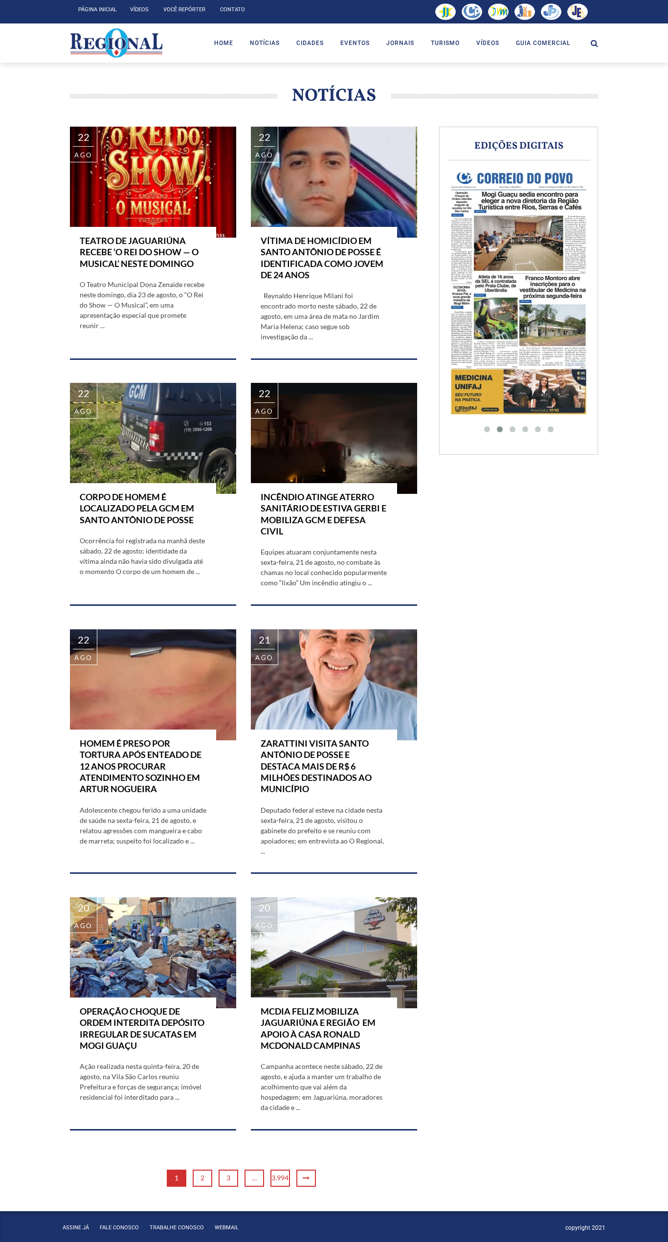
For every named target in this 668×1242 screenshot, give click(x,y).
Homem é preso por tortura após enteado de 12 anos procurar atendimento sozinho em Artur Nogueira (140, 766)
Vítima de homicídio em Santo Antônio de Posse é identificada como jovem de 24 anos (322, 257)
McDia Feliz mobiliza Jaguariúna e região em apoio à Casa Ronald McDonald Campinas (318, 1028)
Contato (232, 9)
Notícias (265, 43)
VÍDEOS (487, 43)
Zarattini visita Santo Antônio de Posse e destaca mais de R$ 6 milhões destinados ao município (316, 766)
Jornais (400, 43)
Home (223, 43)
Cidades (310, 43)
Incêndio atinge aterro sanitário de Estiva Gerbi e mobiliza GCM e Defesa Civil (323, 513)
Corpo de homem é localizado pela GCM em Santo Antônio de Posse (137, 508)
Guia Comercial (543, 43)
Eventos (355, 43)
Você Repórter (184, 9)
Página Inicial (97, 9)
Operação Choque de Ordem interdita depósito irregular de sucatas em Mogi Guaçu (142, 1028)
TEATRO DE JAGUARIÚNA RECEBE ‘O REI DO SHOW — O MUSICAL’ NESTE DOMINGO (139, 252)
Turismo (445, 43)
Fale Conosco (119, 1227)
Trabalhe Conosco (177, 1227)
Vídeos (139, 9)
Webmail (227, 1227)
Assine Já (76, 1227)
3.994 (280, 1178)
